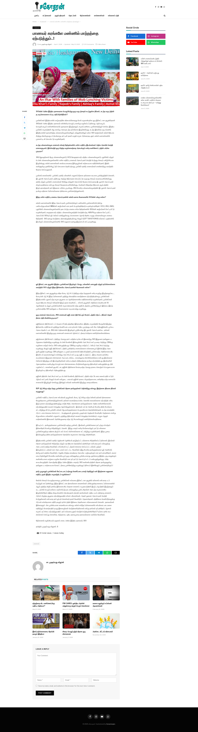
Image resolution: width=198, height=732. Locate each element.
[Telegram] (24, 128)
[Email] (24, 138)
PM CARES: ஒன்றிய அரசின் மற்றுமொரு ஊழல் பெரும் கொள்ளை (76, 604)
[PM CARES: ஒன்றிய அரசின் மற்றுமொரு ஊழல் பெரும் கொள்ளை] (76, 592)
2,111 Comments (89, 44)
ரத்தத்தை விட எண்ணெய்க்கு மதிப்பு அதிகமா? (44, 604)
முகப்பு (36, 15)
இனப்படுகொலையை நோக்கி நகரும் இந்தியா (43, 632)
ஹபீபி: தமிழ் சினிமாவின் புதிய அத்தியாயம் (152, 86)
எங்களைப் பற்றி (113, 15)
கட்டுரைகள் (47, 15)
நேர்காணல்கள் (85, 15)
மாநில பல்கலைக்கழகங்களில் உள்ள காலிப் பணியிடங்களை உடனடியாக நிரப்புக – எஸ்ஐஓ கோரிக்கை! (151, 101)
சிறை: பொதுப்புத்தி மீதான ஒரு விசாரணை (74, 632)
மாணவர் (36, 544)
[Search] (164, 15)
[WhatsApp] (24, 133)
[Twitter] (24, 122)
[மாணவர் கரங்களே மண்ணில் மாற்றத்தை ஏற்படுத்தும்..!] (76, 77)
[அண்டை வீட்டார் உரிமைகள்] (106, 621)
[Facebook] (24, 117)
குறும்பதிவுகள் (60, 15)
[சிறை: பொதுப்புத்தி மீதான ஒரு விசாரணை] (76, 621)
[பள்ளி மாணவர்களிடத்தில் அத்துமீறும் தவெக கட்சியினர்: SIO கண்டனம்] (132, 61)
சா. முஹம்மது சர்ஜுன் (45, 44)
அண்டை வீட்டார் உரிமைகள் (103, 631)
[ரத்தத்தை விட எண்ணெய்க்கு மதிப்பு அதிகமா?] (46, 592)
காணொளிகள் (99, 15)
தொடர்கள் (72, 15)
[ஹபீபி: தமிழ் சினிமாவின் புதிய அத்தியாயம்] (132, 88)
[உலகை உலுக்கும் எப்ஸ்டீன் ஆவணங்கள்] (106, 592)
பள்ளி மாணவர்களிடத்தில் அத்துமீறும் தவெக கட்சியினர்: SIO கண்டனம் (151, 61)
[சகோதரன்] (49, 7)
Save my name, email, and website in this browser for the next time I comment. (66, 686)
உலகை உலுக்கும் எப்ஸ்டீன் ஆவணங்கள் (102, 604)
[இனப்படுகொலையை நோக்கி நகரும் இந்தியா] (46, 621)
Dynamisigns (110, 724)
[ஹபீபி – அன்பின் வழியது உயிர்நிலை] (132, 76)
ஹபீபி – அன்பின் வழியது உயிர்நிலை (150, 74)
